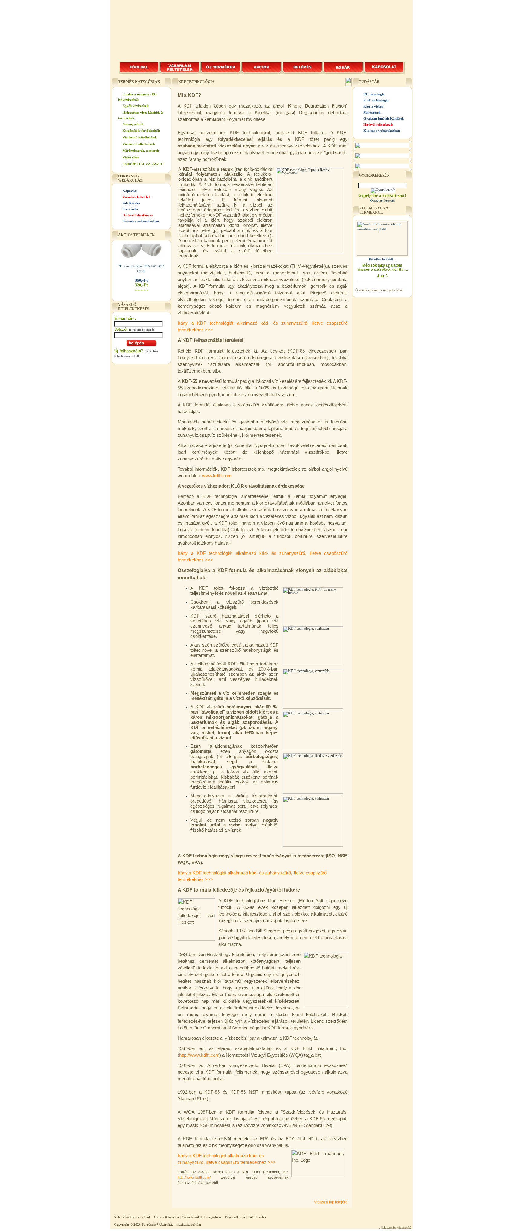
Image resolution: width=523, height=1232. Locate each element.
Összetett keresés (166, 1217)
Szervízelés (130, 209)
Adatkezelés (131, 203)
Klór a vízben (373, 106)
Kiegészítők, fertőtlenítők (141, 130)
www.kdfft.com (217, 475)
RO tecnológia (374, 94)
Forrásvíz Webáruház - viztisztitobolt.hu (171, 1224)
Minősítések (371, 112)
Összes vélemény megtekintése (379, 290)
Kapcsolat (130, 191)
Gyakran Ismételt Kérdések (383, 118)
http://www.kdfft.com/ (194, 1177)
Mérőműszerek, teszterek (141, 150)
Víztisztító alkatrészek (139, 144)
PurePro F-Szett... (382, 259)
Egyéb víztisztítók (136, 106)
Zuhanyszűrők (133, 124)
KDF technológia (376, 100)
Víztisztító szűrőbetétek (140, 137)
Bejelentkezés (235, 1217)
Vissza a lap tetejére (330, 1202)
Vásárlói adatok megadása (201, 1217)
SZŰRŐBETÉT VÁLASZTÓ (143, 164)
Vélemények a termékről (132, 1217)
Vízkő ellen (131, 157)
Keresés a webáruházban (141, 221)
